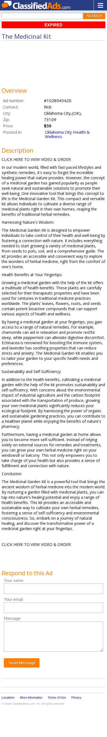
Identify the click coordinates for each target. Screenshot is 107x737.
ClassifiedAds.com (23, 703)
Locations (8, 697)
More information (31, 697)
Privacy (76, 697)
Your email (13, 599)
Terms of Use (57, 697)
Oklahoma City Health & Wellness (67, 134)
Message (12, 618)
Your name (13, 580)
